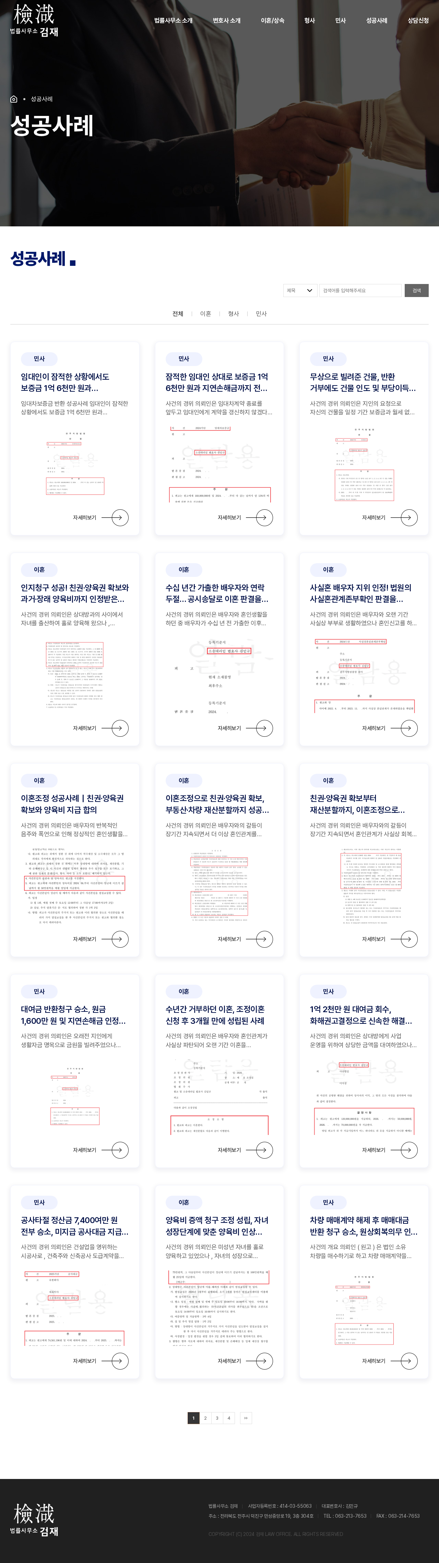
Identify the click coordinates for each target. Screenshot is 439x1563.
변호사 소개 (227, 20)
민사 (340, 20)
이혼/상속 (273, 20)
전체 (178, 313)
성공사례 (377, 20)
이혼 (205, 313)
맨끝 (246, 1418)
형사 (310, 20)
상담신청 (418, 20)
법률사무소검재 (34, 20)
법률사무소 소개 (173, 20)
